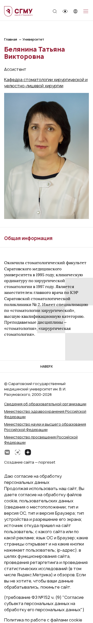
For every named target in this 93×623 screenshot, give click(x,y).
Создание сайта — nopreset (29, 462)
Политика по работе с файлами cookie (43, 620)
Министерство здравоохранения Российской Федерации (45, 414)
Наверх (46, 366)
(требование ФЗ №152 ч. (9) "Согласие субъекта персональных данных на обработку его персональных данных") (44, 603)
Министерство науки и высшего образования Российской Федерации (45, 427)
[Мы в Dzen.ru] (28, 452)
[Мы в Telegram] (17, 452)
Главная (10, 39)
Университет (33, 39)
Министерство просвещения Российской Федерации (41, 440)
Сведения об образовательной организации (45, 403)
